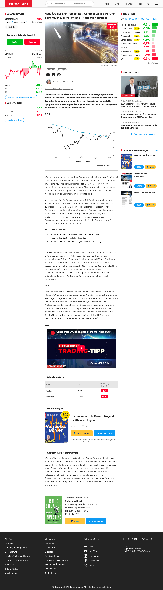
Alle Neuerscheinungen (154, 150)
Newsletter (50, 547)
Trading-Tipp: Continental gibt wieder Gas (68, 238)
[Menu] (156, 3)
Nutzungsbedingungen (16, 547)
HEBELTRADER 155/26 (144, 192)
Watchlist (12, 27)
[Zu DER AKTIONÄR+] (128, 3)
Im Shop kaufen (104, 433)
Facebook (94, 560)
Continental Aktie (11, 19)
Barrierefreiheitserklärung (17, 556)
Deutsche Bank (126, 28)
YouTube (94, 551)
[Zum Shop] (107, 3)
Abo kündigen (11, 573)
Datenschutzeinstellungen (17, 560)
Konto (81, 442)
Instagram (95, 555)
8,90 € (139, 167)
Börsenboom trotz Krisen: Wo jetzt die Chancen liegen (92, 418)
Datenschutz (11, 551)
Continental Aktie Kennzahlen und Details (21, 97)
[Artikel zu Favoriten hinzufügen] (59, 74)
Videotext (10, 564)
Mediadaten (10, 539)
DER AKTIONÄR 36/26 (144, 155)
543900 (8, 22)
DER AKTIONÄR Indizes (55, 564)
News (136, 28)
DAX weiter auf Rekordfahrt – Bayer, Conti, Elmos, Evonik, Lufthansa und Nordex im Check (138, 105)
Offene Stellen (11, 569)
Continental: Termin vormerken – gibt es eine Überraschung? (76, 241)
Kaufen (14, 42)
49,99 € (139, 186)
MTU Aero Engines (126, 32)
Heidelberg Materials (128, 24)
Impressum (10, 543)
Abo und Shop (51, 568)
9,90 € (139, 205)
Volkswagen (62, 69)
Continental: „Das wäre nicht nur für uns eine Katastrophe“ (75, 234)
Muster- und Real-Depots (56, 560)
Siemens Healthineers (129, 43)
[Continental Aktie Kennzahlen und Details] (23, 70)
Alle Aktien (50, 539)
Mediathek (49, 543)
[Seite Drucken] (53, 74)
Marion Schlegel (72, 82)
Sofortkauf (86, 433)
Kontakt (93, 546)
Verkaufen (32, 42)
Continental (51, 69)
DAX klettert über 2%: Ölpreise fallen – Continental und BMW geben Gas (139, 115)
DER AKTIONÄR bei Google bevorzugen (59, 89)
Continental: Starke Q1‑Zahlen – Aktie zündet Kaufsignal (139, 126)
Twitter (93, 565)
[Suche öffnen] (48, 4)
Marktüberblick (52, 556)
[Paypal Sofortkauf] (75, 521)
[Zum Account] (116, 3)
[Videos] (140, 3)
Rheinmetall (125, 36)
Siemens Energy (126, 55)
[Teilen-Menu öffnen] (48, 74)
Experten (49, 551)
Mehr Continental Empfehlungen (144, 134)
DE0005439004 (20, 22)
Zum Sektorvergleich (15, 120)
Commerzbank (126, 40)
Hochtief (124, 47)
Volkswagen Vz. (126, 51)
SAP (122, 58)
